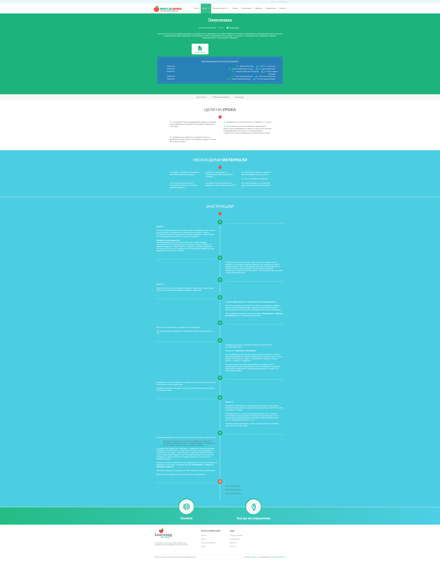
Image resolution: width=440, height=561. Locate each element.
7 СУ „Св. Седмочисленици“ (266, 79)
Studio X (254, 557)
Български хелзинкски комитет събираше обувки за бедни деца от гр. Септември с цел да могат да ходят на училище (188, 444)
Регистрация (282, 2)
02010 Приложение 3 (233, 494)
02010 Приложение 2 (233, 490)
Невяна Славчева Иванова (241, 79)
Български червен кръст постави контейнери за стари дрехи (187, 441)
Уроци (203, 546)
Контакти (282, 8)
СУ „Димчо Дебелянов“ (267, 69)
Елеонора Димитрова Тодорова (247, 71)
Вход (273, 2)
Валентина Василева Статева (242, 69)
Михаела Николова (246, 66)
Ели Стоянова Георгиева (244, 76)
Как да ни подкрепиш (253, 518)
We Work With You (278, 557)
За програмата (246, 8)
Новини (235, 8)
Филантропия (211, 28)
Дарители (258, 8)
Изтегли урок (200, 52)
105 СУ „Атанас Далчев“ (267, 76)
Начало (196, 8)
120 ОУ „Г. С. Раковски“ (268, 66)
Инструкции (239, 97)
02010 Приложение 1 (233, 486)
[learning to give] (163, 535)
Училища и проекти (219, 8)
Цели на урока (201, 97)
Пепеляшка (171, 66)
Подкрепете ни (270, 8)
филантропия (234, 28)
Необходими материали (221, 97)
